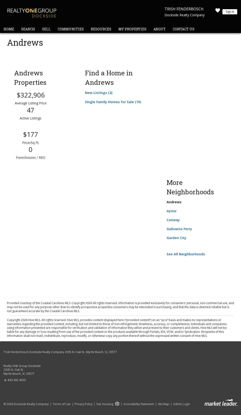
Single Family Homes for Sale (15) (113, 102)
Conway (173, 220)
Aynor (172, 211)
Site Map (163, 404)
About (159, 29)
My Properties (132, 29)
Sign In (230, 12)
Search (28, 29)
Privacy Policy (83, 404)
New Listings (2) (98, 92)
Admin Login (181, 404)
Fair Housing (104, 404)
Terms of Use (62, 404)
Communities (71, 29)
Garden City (176, 238)
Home (9, 29)
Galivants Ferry (179, 229)
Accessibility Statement (139, 404)
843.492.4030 (17, 380)
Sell (46, 29)
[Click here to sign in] (218, 11)
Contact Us (183, 29)
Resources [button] (101, 29)
